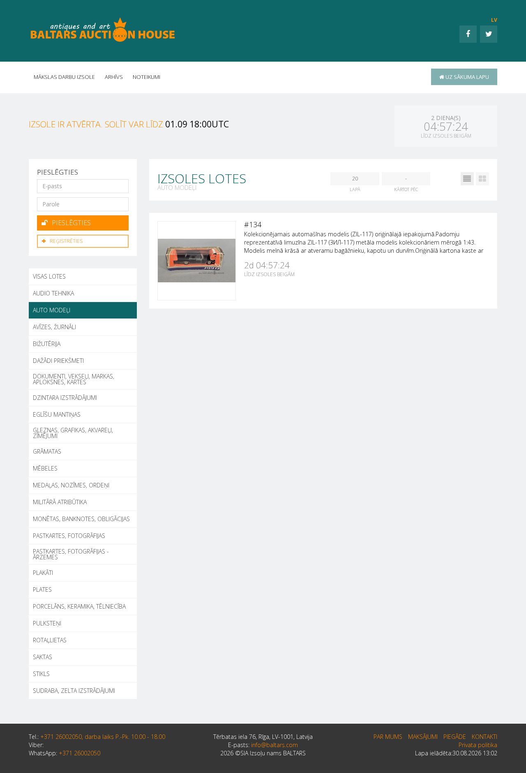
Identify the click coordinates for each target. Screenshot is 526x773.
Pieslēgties (71, 222)
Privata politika (478, 745)
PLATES (42, 589)
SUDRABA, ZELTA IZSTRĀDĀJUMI (74, 691)
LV (494, 19)
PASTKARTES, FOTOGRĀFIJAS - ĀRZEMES (71, 554)
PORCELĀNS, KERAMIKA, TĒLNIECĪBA (79, 606)
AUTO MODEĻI (51, 310)
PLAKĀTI (43, 573)
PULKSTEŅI (47, 623)
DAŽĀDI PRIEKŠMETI (58, 361)
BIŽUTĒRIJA (46, 344)
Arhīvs (114, 77)
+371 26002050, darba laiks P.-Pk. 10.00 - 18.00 (102, 737)
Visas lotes (49, 276)
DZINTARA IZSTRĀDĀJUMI (65, 397)
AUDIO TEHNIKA (53, 293)
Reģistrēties (66, 241)
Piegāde (454, 737)
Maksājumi (423, 737)
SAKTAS (42, 657)
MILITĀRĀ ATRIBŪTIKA (60, 502)
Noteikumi (146, 77)
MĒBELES (45, 468)
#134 (252, 224)
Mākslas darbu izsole (64, 77)
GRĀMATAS (47, 451)
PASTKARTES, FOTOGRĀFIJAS (69, 536)
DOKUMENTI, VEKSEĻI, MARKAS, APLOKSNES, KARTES (73, 379)
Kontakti (484, 737)
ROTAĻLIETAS (50, 640)
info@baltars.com (274, 745)
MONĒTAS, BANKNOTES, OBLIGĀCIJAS (81, 519)
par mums (388, 737)
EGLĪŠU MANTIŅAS (57, 414)
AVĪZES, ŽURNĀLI (54, 327)
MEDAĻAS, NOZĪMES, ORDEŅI (71, 485)
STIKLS (41, 674)
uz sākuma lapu (466, 77)
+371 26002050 (79, 753)
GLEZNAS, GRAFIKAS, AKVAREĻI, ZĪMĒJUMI (73, 433)
